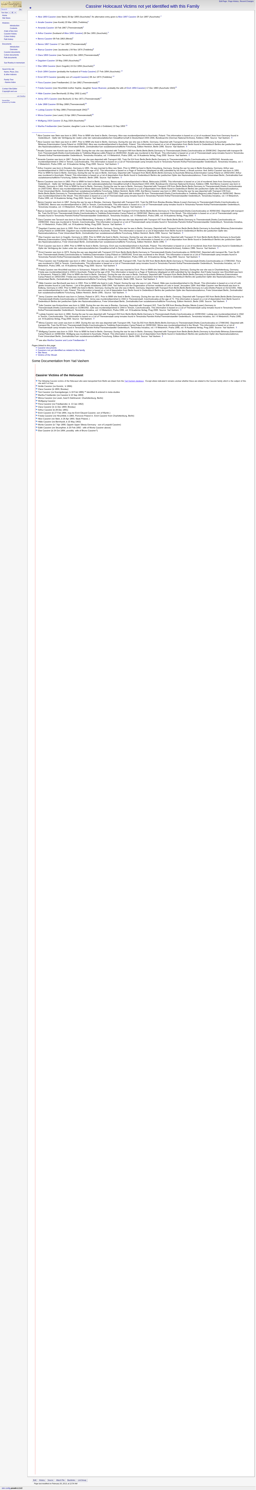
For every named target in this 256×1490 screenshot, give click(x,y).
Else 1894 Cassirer (47, 66)
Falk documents (10, 58)
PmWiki (13, 102)
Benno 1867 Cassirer (48, 44)
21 (85, 120)
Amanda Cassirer (46, 28)
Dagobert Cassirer (46, 60)
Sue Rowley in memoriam (14, 63)
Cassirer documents (12, 52)
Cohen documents (11, 55)
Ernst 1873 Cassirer (47, 77)
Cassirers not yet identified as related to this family (61, 350)
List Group (82, 1480)
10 (80, 60)
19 (88, 109)
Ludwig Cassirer (45, 110)
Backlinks (71, 1480)
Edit (34, 1480)
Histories (5, 23)
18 (86, 103)
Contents (13, 28)
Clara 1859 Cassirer (47, 55)
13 (113, 76)
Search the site (8, 69)
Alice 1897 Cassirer (127, 17)
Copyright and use (9, 91)
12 (122, 71)
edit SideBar (21, 96)
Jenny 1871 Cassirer (47, 99)
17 (101, 98)
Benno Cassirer (45, 38)
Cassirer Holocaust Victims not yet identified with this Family (142, 6)
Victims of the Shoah (47, 355)
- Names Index (10, 82)
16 (87, 93)
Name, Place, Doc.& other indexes (11, 73)
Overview (13, 49)
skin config (6, 1488)
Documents (6, 44)
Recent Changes (247, 1)
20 (93, 114)
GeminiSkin (6, 100)
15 (176, 87)
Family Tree (8, 80)
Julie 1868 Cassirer (47, 104)
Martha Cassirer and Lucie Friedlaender (66, 340)
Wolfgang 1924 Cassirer (49, 120)
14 (99, 82)
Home (4, 15)
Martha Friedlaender (47, 126)
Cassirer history (10, 34)
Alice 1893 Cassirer (47, 17)
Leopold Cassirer (80, 77)
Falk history (8, 39)
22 (126, 125)
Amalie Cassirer (45, 22)
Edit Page (223, 1)
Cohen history (9, 36)
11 (94, 65)
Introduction (14, 26)
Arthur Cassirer (45, 33)
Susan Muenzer (99, 88)
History (42, 1480)
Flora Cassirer (44, 82)
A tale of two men (11, 31)
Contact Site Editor (9, 89)
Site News (6, 18)
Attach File (60, 1480)
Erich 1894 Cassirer (47, 71)
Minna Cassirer (45, 115)
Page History (233, 1)
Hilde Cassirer (44, 93)
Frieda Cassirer (88, 71)
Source (50, 1480)
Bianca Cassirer (45, 49)
